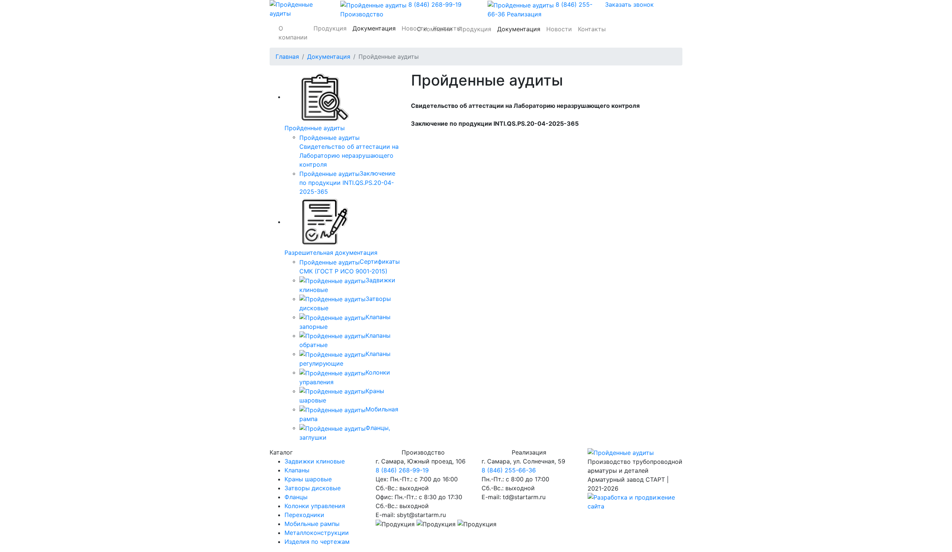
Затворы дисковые (312, 488)
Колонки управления (314, 506)
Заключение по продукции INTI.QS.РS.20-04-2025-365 (347, 183)
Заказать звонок (629, 4)
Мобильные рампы (312, 523)
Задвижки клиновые (314, 461)
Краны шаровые (308, 479)
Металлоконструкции (316, 532)
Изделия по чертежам (317, 541)
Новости (559, 29)
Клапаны (296, 470)
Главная (287, 56)
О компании (293, 33)
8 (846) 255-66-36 (509, 470)
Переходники (304, 515)
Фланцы (296, 497)
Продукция (330, 28)
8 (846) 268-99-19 (402, 470)
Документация (518, 29)
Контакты (592, 29)
